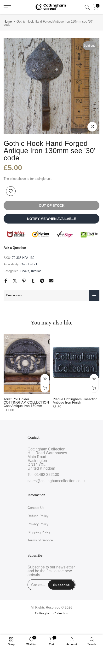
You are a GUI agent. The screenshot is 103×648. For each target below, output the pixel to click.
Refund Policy (38, 516)
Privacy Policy (38, 524)
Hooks (24, 271)
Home (8, 21)
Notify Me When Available (51, 219)
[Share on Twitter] (15, 281)
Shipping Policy (39, 532)
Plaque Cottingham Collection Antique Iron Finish (75, 400)
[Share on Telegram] (42, 281)
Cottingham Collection (51, 613)
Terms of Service (40, 540)
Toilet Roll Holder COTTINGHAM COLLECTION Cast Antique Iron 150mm (26, 402)
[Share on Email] (51, 281)
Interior (36, 271)
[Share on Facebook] (6, 281)
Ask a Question (15, 247)
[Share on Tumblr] (33, 281)
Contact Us (36, 508)
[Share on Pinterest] (24, 281)
